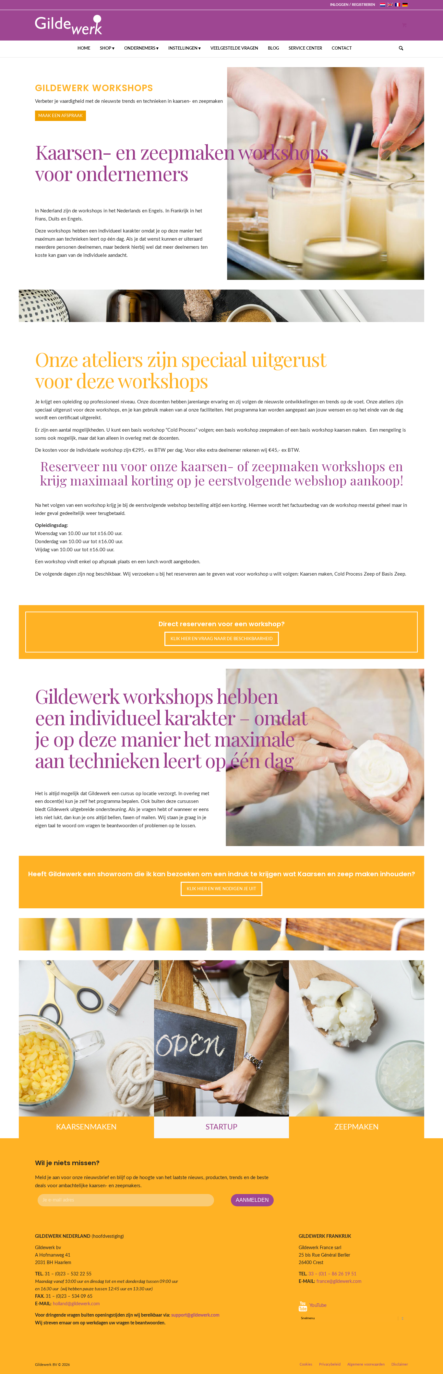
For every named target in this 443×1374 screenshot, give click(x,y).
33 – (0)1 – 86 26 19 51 (332, 1274)
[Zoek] (399, 49)
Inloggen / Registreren (352, 4)
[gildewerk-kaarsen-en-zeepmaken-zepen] (356, 1038)
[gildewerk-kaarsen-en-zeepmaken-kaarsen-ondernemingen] (221, 1038)
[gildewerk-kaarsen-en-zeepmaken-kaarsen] (86, 1038)
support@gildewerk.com (195, 1315)
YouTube (318, 1305)
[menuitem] (351, 4)
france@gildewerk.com (339, 1281)
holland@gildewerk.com (76, 1304)
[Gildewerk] (68, 25)
